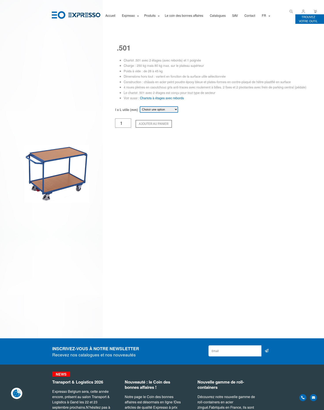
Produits (150, 15)
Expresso (128, 15)
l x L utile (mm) (126, 109)
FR (264, 15)
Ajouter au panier (153, 123)
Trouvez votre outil (308, 19)
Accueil (110, 15)
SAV (235, 15)
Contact (249, 15)
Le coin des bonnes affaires (184, 15)
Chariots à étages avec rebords (162, 97)
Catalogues (218, 15)
